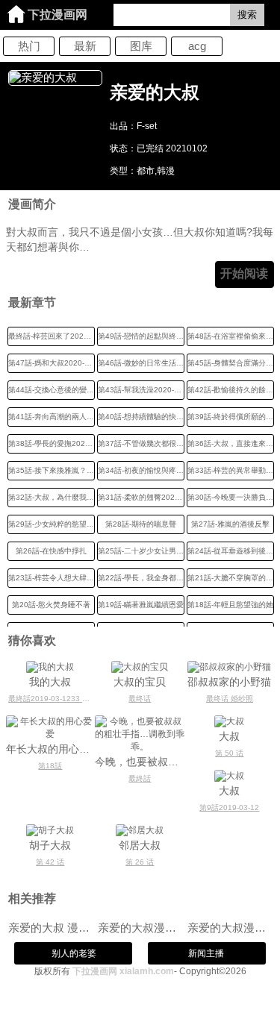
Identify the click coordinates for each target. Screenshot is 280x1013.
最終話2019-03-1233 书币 (51, 698)
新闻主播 (206, 953)
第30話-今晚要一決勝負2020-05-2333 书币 (230, 497)
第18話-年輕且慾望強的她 (230, 604)
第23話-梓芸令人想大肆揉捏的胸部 (51, 578)
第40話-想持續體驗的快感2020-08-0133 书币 (141, 417)
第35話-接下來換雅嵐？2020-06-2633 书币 (51, 470)
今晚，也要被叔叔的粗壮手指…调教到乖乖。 (139, 762)
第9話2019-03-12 (229, 807)
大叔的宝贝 (139, 682)
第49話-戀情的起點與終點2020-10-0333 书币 (141, 336)
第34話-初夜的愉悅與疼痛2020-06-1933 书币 (141, 470)
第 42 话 (50, 862)
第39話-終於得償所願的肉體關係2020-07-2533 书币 (230, 417)
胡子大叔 (50, 845)
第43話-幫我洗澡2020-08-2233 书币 (141, 390)
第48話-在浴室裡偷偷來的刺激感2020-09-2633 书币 (230, 336)
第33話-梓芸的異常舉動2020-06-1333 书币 (230, 470)
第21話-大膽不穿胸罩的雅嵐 (230, 578)
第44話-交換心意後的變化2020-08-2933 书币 (51, 390)
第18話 (50, 766)
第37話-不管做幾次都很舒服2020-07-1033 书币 (141, 443)
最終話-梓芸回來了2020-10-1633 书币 (51, 336)
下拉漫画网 (57, 14)
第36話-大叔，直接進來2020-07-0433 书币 (230, 443)
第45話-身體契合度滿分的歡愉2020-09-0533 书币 (230, 363)
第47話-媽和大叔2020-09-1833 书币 (51, 363)
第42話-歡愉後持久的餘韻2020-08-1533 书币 (230, 390)
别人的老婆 (74, 953)
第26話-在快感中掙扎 (51, 551)
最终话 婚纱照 (229, 698)
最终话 (139, 698)
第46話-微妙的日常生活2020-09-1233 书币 (141, 363)
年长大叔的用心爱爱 (51, 749)
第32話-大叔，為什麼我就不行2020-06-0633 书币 (51, 497)
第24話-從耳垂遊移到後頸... (230, 551)
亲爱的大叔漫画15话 (229, 927)
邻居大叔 (140, 845)
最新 (85, 46)
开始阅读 (244, 273)
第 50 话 (229, 753)
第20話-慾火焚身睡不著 (51, 604)
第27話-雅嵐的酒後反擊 (230, 524)
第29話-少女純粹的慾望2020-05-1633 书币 (51, 524)
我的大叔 (50, 682)
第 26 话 (139, 862)
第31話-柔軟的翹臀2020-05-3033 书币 (141, 497)
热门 (29, 46)
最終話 (139, 778)
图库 (141, 46)
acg (197, 46)
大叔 (229, 736)
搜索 (247, 14)
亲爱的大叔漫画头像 (140, 927)
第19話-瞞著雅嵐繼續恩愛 (141, 604)
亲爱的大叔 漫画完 (50, 927)
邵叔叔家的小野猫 (229, 682)
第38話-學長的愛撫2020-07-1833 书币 (51, 443)
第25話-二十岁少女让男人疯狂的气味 (141, 551)
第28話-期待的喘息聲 (140, 524)
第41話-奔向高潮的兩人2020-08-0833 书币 (51, 417)
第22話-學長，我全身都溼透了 (141, 578)
